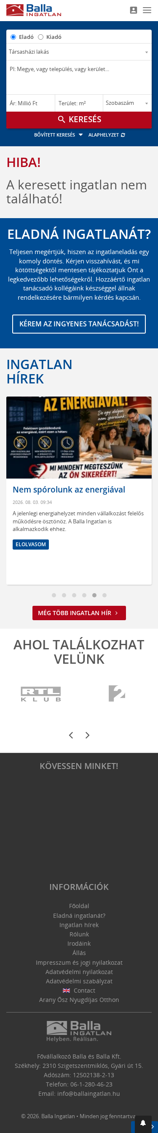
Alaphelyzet (104, 134)
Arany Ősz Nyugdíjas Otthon (79, 1000)
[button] (143, 1124)
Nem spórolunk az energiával (69, 489)
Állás (79, 953)
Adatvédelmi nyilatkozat (79, 972)
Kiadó (54, 37)
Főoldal (79, 906)
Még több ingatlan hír (75, 613)
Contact (83, 990)
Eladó (26, 37)
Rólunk (79, 934)
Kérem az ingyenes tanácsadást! (79, 323)
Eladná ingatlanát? (79, 915)
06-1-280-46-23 (91, 1084)
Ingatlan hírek (39, 371)
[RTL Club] (41, 694)
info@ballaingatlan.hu (88, 1093)
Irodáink (79, 943)
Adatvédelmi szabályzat (79, 981)
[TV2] (117, 694)
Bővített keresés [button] (55, 134)
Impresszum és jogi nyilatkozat (79, 962)
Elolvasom (31, 544)
